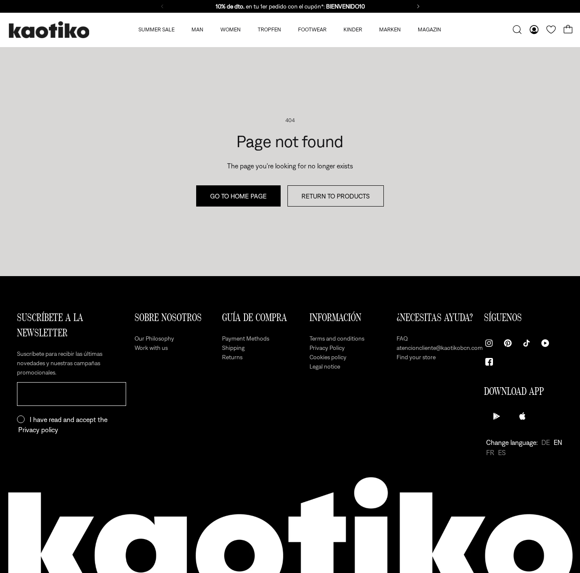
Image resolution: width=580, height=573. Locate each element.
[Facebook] (489, 361)
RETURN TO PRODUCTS (335, 196)
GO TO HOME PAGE (238, 196)
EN (558, 442)
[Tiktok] (526, 343)
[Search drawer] (517, 29)
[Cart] (568, 29)
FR (490, 452)
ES (502, 452)
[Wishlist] (551, 29)
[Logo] (48, 30)
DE (545, 442)
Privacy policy (38, 429)
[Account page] (534, 29)
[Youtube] (545, 343)
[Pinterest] (507, 343)
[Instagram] (489, 343)
